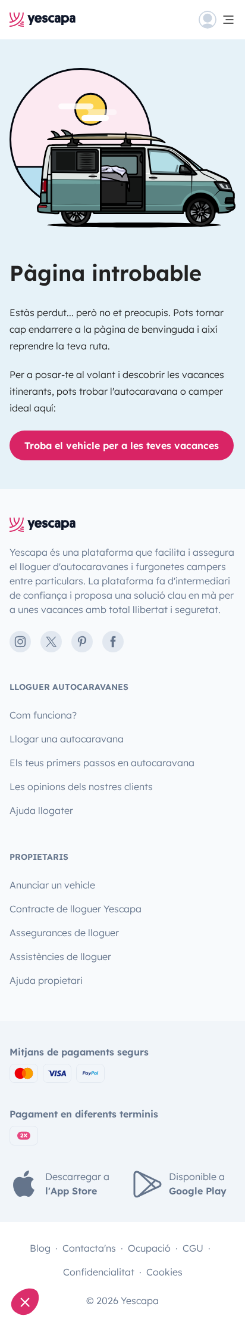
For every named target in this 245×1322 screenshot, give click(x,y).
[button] (25, 1301)
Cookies (164, 1272)
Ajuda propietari (46, 980)
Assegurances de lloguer (64, 933)
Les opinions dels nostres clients (81, 786)
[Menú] (217, 19)
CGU (193, 1248)
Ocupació (149, 1248)
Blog (40, 1248)
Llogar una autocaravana (67, 739)
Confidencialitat (98, 1272)
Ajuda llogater (41, 810)
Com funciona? (43, 715)
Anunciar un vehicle (52, 885)
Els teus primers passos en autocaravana (102, 763)
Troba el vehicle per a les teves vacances (121, 445)
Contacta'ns (89, 1248)
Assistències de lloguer (60, 956)
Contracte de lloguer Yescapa (76, 909)
